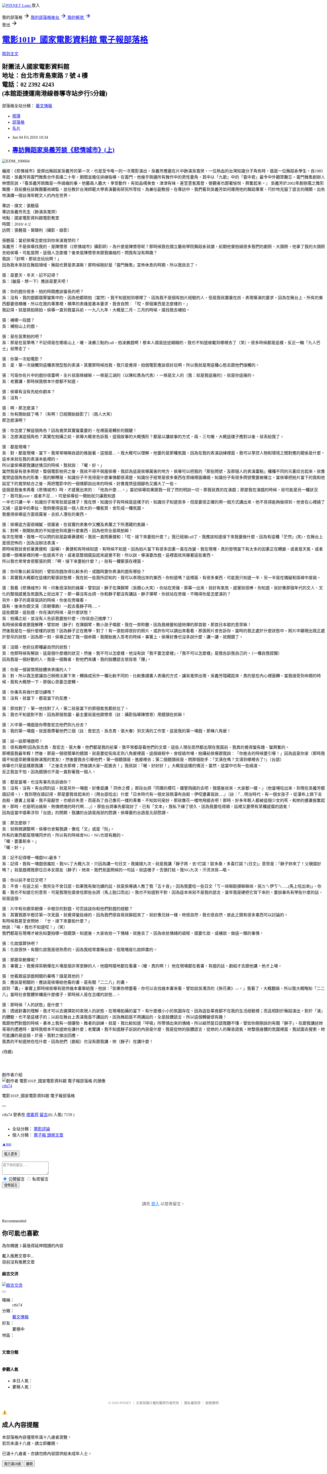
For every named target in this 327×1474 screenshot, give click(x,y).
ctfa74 (7, 1086)
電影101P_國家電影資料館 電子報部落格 (75, 39)
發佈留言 (10, 1185)
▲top (6, 1144)
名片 (16, 128)
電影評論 (42, 1129)
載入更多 (10, 1154)
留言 (44, 1115)
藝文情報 (44, 106)
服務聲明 (212, 1403)
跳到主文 (10, 54)
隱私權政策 (192, 1403)
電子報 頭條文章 (48, 1135)
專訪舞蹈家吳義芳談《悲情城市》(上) (63, 150)
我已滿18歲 (12, 1464)
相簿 (16, 116)
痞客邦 (32, 1115)
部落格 (18, 122)
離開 (29, 1464)
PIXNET (125, 1403)
